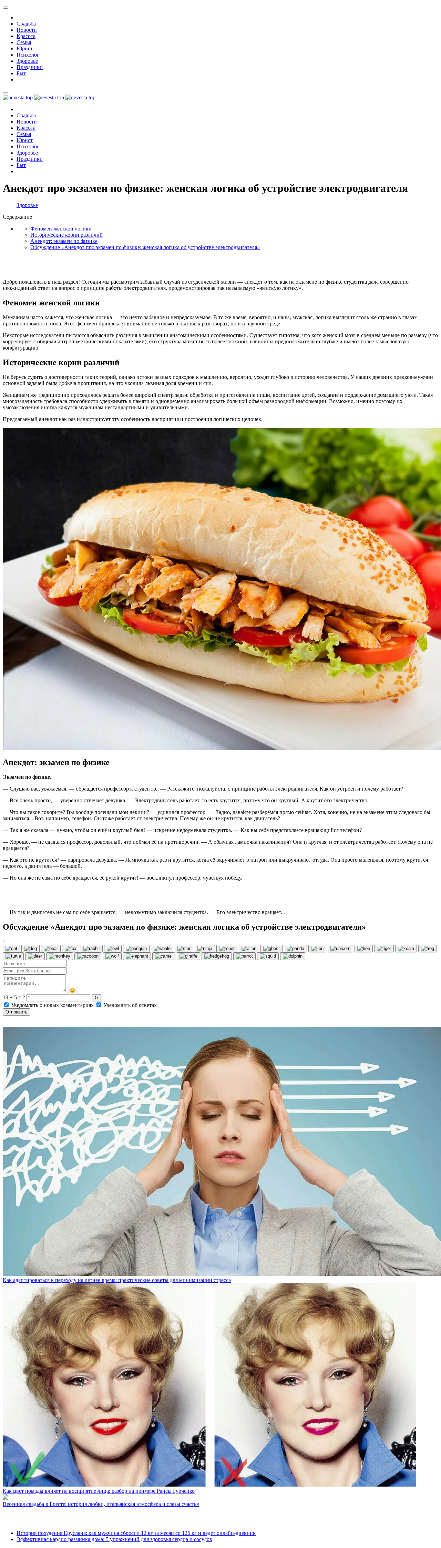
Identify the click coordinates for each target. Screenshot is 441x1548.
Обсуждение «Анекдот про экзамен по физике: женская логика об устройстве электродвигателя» (145, 247)
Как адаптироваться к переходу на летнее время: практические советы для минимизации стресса (117, 1280)
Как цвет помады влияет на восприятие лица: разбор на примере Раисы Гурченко (99, 1491)
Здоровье (27, 205)
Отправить (17, 1012)
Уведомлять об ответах (129, 1005)
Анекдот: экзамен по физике (64, 241)
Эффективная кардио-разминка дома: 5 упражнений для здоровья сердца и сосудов (114, 1539)
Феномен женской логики (61, 229)
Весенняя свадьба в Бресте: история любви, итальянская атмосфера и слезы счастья (101, 1504)
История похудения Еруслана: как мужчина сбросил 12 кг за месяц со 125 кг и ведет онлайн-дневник (136, 1533)
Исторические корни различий (66, 235)
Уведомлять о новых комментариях (52, 1005)
